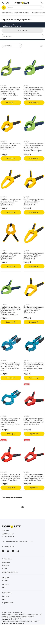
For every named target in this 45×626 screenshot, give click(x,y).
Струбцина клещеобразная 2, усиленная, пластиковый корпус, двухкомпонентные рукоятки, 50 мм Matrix (33, 421)
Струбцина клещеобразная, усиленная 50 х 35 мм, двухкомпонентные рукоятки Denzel (11, 146)
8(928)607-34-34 (8, 536)
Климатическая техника (21, 12)
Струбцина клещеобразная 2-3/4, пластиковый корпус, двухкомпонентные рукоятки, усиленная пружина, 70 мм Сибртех (33, 147)
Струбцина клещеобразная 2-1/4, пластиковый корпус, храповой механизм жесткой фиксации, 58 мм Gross (33, 366)
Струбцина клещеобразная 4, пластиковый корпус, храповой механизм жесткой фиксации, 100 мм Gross (10, 422)
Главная (4, 24)
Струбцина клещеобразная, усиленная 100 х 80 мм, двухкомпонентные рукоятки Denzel (34, 310)
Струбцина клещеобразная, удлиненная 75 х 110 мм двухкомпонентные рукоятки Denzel (34, 256)
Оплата (5, 569)
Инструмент (14, 24)
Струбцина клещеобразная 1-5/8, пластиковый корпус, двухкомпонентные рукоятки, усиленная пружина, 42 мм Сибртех (33, 91)
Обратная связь (8, 603)
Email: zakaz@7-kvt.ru (10, 572)
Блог (4, 587)
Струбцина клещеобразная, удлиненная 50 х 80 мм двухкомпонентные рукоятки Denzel (11, 202)
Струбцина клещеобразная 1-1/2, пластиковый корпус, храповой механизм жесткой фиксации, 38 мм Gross (10, 366)
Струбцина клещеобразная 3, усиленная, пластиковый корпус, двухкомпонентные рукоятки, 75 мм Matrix (10, 477)
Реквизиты (6, 562)
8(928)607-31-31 (8, 534)
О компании (6, 559)
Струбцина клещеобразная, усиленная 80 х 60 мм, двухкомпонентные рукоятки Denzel (11, 256)
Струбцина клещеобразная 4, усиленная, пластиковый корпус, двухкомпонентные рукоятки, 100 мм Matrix (33, 477)
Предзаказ (34, 434)
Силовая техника (7, 12)
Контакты (5, 565)
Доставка (5, 577)
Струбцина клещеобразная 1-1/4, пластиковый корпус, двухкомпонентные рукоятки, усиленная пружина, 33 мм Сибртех (10, 91)
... (22, 24)
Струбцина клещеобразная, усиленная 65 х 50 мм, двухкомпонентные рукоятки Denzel (34, 202)
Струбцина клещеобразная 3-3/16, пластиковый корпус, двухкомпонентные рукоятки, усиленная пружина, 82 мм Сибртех (11, 310)
